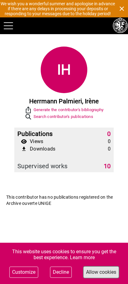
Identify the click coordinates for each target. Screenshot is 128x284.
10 (107, 166)
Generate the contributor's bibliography (69, 109)
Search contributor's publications (63, 116)
